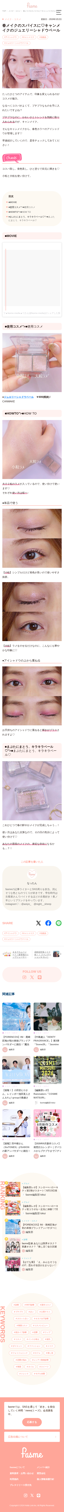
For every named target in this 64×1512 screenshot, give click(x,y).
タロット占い (22, 1319)
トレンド (24, 1374)
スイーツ (44, 1367)
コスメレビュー (41, 1325)
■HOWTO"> (20, 212)
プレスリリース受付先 (21, 1485)
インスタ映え (33, 1339)
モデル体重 (40, 1374)
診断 (17, 1305)
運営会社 (41, 1473)
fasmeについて (17, 1467)
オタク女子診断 (42, 1319)
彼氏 (48, 1339)
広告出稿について (18, 1436)
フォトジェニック (20, 1353)
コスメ (18, 1339)
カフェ (37, 1353)
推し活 (50, 1353)
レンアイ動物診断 (41, 1360)
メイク (50, 1346)
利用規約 (14, 1479)
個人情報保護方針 (45, 1479)
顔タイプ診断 (21, 1332)
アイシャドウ (11, 37)
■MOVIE (13, 202)
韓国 (19, 1367)
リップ (47, 1332)
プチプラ (19, 1312)
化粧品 (43, 37)
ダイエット (17, 1346)
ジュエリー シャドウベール (16, 43)
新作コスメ (46, 1305)
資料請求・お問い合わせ (22, 1473)
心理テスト (45, 1312)
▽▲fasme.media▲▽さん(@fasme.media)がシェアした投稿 (33, 313)
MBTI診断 (30, 1305)
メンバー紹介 (43, 1467)
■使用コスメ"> (22, 207)
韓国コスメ (22, 1325)
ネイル (31, 1367)
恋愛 (36, 1332)
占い (32, 1312)
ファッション (34, 1346)
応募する (32, 1422)
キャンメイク (28, 37)
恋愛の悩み (22, 1360)
